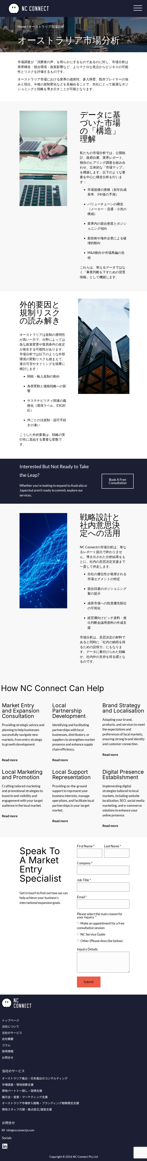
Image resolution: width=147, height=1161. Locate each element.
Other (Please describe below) (101, 941)
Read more (10, 760)
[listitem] (44, 898)
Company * (84, 863)
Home (22, 27)
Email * (82, 897)
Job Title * (84, 880)
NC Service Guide (92, 934)
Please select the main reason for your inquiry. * (99, 915)
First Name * (86, 846)
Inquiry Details (87, 949)
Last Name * (112, 846)
